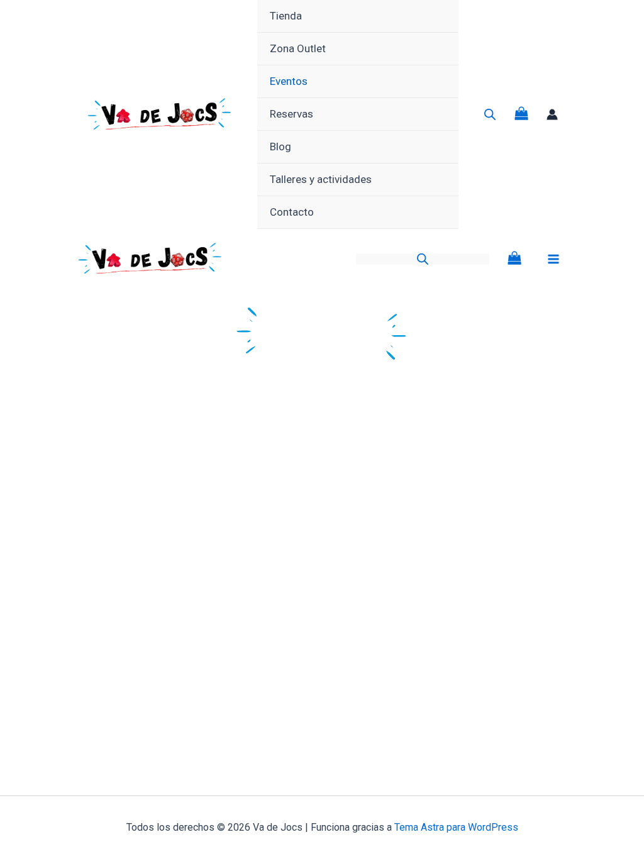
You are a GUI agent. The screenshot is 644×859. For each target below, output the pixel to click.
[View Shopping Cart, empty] (521, 115)
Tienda (286, 15)
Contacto (292, 212)
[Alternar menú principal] (553, 259)
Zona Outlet (298, 48)
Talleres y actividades (321, 179)
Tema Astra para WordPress (456, 827)
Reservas (291, 114)
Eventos (289, 81)
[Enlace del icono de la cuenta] (552, 114)
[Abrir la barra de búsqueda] (490, 114)
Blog (280, 146)
